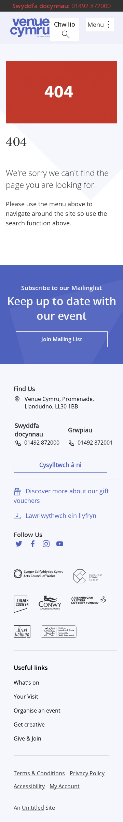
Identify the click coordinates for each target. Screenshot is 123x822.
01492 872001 (94, 442)
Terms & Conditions (39, 773)
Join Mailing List (61, 339)
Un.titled (33, 807)
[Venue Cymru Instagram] (46, 544)
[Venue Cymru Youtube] (60, 544)
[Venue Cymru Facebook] (32, 544)
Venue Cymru (29, 27)
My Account (65, 786)
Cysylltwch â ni (60, 465)
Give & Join (27, 738)
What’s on (26, 682)
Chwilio (64, 24)
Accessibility (29, 786)
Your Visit (26, 696)
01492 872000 (61, 6)
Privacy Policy (87, 773)
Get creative (29, 724)
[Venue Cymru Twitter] (19, 544)
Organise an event (37, 710)
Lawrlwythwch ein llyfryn (61, 515)
